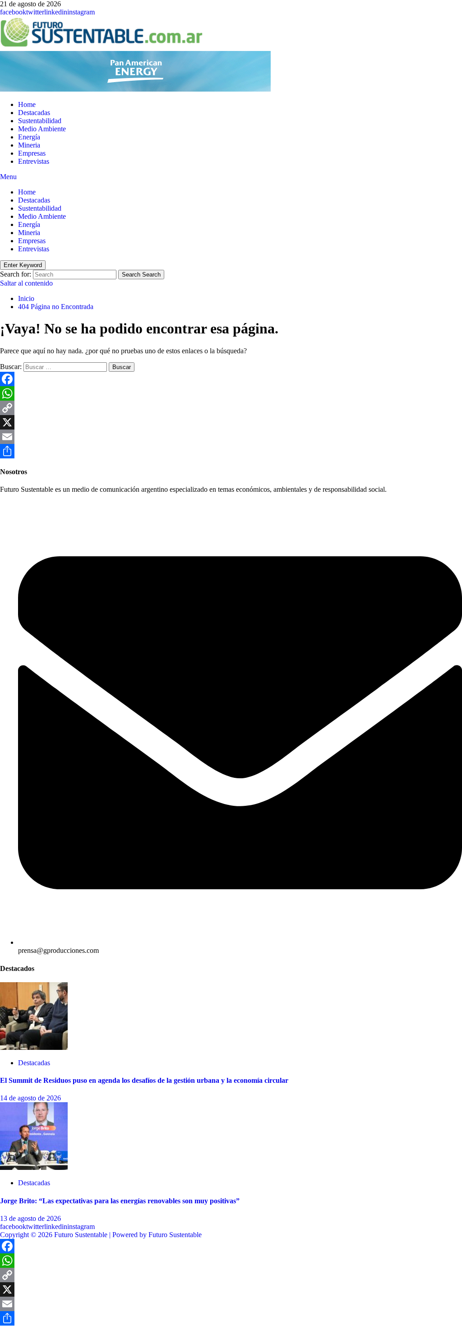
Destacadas (34, 112)
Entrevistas (33, 161)
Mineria (29, 145)
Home (27, 104)
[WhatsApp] (231, 393)
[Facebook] (231, 379)
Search (141, 274)
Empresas (32, 153)
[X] (231, 422)
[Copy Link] (231, 408)
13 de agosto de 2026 (30, 1218)
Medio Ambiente (42, 129)
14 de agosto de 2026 (30, 1098)
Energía (29, 137)
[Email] (231, 437)
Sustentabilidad (39, 121)
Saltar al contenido (26, 283)
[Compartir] (231, 451)
